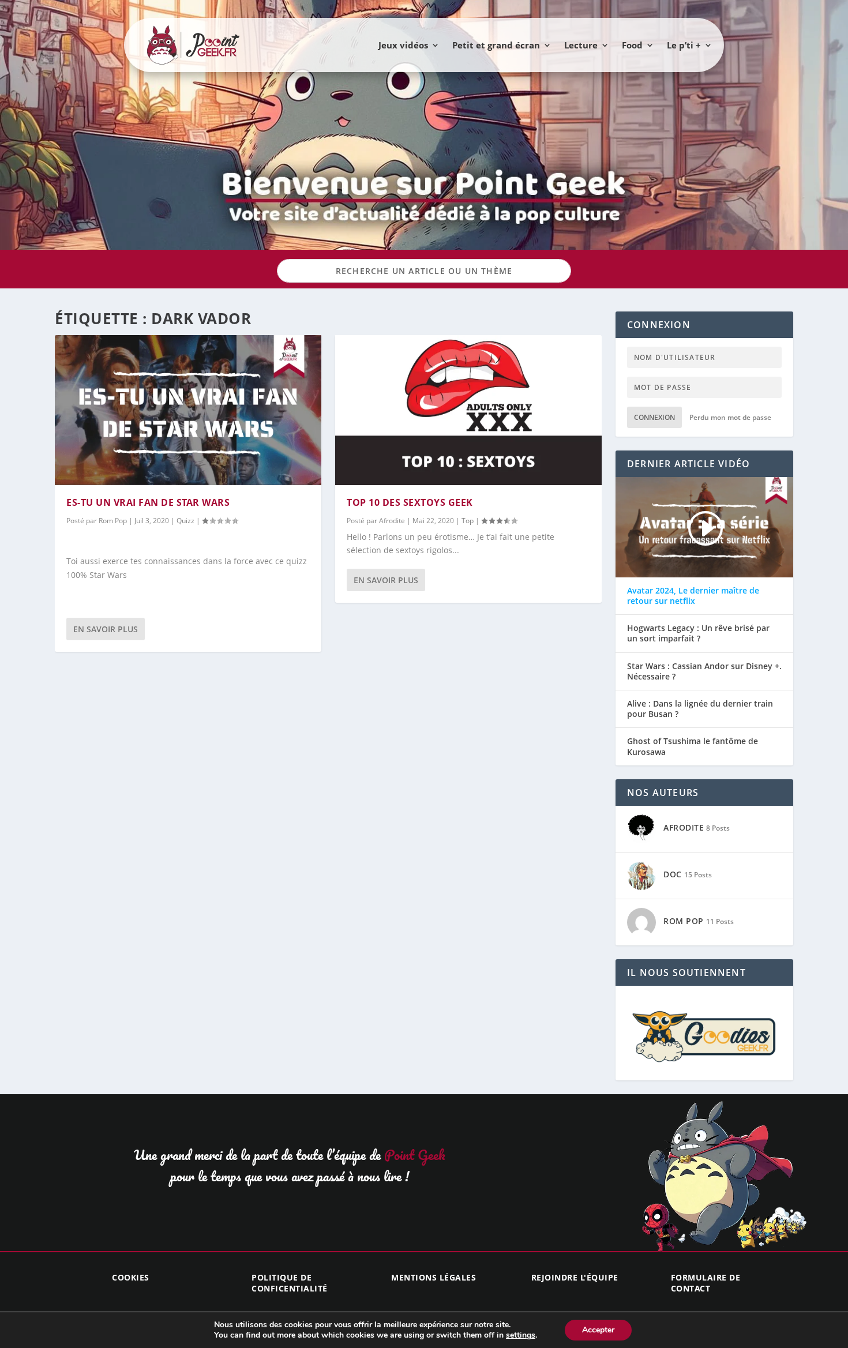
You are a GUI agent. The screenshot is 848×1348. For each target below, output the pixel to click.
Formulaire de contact (706, 1282)
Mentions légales (433, 1277)
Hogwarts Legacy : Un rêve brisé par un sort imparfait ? (698, 633)
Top (467, 520)
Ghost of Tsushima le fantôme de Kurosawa (692, 746)
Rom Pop (113, 520)
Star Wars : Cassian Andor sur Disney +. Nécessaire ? (704, 671)
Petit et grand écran (496, 45)
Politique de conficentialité (290, 1282)
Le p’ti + (684, 45)
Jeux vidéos (403, 45)
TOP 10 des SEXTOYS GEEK (410, 502)
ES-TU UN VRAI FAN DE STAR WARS (148, 502)
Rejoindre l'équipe (574, 1277)
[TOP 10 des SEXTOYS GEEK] (468, 410)
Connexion (654, 417)
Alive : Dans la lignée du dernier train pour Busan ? (700, 709)
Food (632, 45)
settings (520, 1335)
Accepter (598, 1329)
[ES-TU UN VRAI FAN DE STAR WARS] (188, 410)
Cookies (130, 1277)
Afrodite (392, 520)
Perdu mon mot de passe (730, 417)
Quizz (185, 520)
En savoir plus (105, 629)
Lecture (581, 45)
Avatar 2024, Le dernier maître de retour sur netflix (693, 595)
